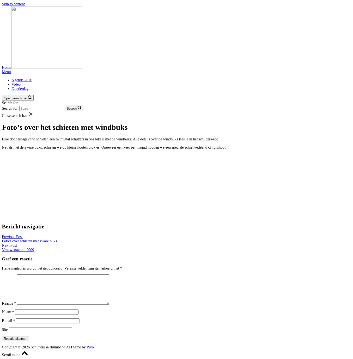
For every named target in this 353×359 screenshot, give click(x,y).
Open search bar (15, 98)
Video (16, 84)
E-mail (8, 321)
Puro (90, 347)
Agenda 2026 (22, 80)
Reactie (9, 303)
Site (5, 330)
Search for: (10, 103)
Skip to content (13, 4)
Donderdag (20, 89)
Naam (8, 312)
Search (72, 108)
